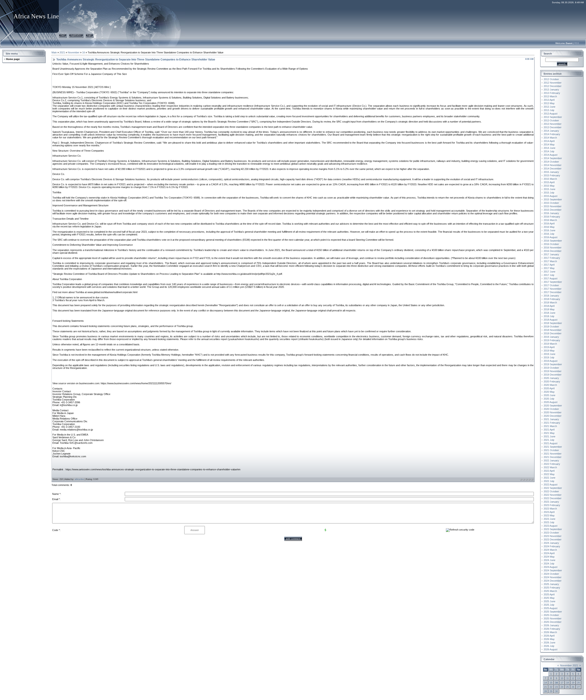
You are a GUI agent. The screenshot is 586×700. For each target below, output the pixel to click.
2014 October (551, 161)
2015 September (553, 199)
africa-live (79, 479)
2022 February (552, 464)
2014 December (553, 168)
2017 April (549, 264)
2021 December (553, 457)
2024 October (551, 573)
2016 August (550, 237)
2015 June (549, 189)
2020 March (550, 385)
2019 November (553, 371)
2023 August (550, 525)
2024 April (549, 553)
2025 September (553, 611)
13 (578, 678)
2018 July (549, 316)
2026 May (549, 639)
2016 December (553, 251)
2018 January (551, 295)
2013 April (549, 99)
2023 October (551, 532)
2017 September (553, 282)
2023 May (549, 515)
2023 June (549, 519)
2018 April (549, 306)
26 (573, 687)
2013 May (549, 103)
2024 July (549, 563)
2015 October (551, 203)
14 (545, 682)
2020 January (551, 378)
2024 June (549, 560)
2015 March (550, 178)
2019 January (551, 336)
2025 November (553, 618)
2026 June (549, 642)
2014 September (553, 158)
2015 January (551, 172)
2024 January (551, 543)
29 (551, 691)
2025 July (549, 604)
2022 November (553, 494)
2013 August (550, 113)
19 (573, 682)
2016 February (552, 216)
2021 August (550, 443)
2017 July (549, 275)
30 (556, 691)
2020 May (549, 391)
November (73, 52)
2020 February (552, 381)
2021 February (552, 422)
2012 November (553, 82)
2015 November (553, 206)
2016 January (551, 213)
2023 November (553, 536)
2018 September (553, 323)
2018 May (549, 309)
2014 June (549, 148)
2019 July (549, 357)
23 (556, 687)
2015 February (552, 175)
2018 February (552, 299)
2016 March (550, 220)
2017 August (550, 278)
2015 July (549, 192)
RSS (576, 43)
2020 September (553, 405)
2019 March (550, 343)
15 (551, 682)
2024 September (553, 570)
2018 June (549, 312)
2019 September (553, 364)
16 (83, 52)
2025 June (549, 601)
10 (562, 678)
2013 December (553, 127)
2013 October (551, 120)
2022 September (553, 488)
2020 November (553, 412)
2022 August (550, 484)
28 (545, 691)
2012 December (553, 86)
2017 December (553, 292)
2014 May (549, 144)
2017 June (549, 271)
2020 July (549, 398)
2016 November (553, 247)
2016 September (553, 240)
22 (551, 687)
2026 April (549, 635)
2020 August (550, 402)
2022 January (551, 460)
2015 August (550, 196)
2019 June (549, 354)
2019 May (549, 350)
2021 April (549, 429)
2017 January (551, 254)
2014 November (553, 165)
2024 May (549, 556)
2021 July (549, 440)
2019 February (552, 340)
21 (545, 687)
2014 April (549, 141)
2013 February (552, 93)
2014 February (552, 134)
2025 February (552, 587)
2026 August (550, 649)
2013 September (553, 117)
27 (578, 687)
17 (562, 682)
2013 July (549, 110)
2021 (62, 52)
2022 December (553, 498)
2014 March (550, 137)
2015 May (549, 185)
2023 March (550, 508)
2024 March (550, 549)
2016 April (549, 223)
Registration (76, 35)
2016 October (551, 244)
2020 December (553, 415)
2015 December (553, 209)
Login (89, 35)
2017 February (552, 257)
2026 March (550, 632)
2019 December (553, 374)
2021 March (550, 426)
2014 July (549, 151)
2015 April (549, 182)
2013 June (549, 106)
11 (567, 678)
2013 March (550, 96)
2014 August (550, 154)
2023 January (551, 501)
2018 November (553, 330)
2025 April (549, 594)
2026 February (552, 628)
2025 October (551, 615)
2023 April (549, 512)
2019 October (551, 367)
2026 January (551, 625)
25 (567, 687)
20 (578, 682)
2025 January (551, 584)
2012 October (551, 79)
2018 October (551, 326)
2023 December (553, 539)
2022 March (550, 467)
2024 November (553, 577)
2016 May (549, 227)
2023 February (552, 505)
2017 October (551, 285)
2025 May (549, 597)
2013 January (551, 89)
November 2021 (569, 665)
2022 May (549, 474)
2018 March (550, 302)
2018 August (550, 319)
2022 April (549, 470)
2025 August (550, 608)
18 (567, 682)
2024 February (552, 546)
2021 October (551, 450)
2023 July (549, 522)
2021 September (553, 446)
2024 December (553, 580)
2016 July (549, 233)
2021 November (553, 453)
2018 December (553, 333)
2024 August (550, 567)
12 (573, 678)
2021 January (551, 419)
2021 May (549, 433)
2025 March (550, 591)
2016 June (549, 230)
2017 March (550, 261)
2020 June (549, 395)
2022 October (551, 491)
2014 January (551, 130)
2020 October (551, 409)
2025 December (553, 622)
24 (562, 687)
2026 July (549, 646)
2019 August (550, 361)
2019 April (549, 347)
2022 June (549, 477)
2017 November (553, 288)
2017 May (549, 268)
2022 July (549, 481)
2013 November (553, 124)
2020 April (549, 388)
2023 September (553, 529)
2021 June (549, 436)
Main (62, 35)
